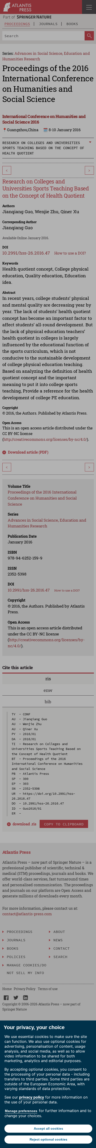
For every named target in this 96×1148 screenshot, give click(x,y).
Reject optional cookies (48, 1139)
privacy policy (31, 1097)
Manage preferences (21, 1111)
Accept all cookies (48, 1128)
